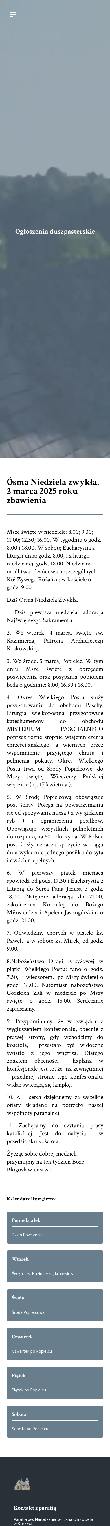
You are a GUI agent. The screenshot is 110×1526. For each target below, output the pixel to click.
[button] (13, 15)
